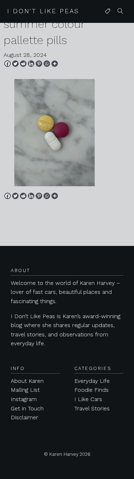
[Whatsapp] (47, 63)
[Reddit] (23, 63)
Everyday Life (92, 380)
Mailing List (25, 389)
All (106, 25)
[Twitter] (15, 63)
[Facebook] (7, 63)
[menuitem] (107, 11)
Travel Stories (92, 408)
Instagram (24, 399)
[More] (54, 63)
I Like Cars (88, 399)
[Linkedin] (31, 63)
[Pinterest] (39, 63)
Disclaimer (24, 417)
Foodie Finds (91, 389)
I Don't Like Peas (43, 11)
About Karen (27, 380)
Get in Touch (27, 408)
